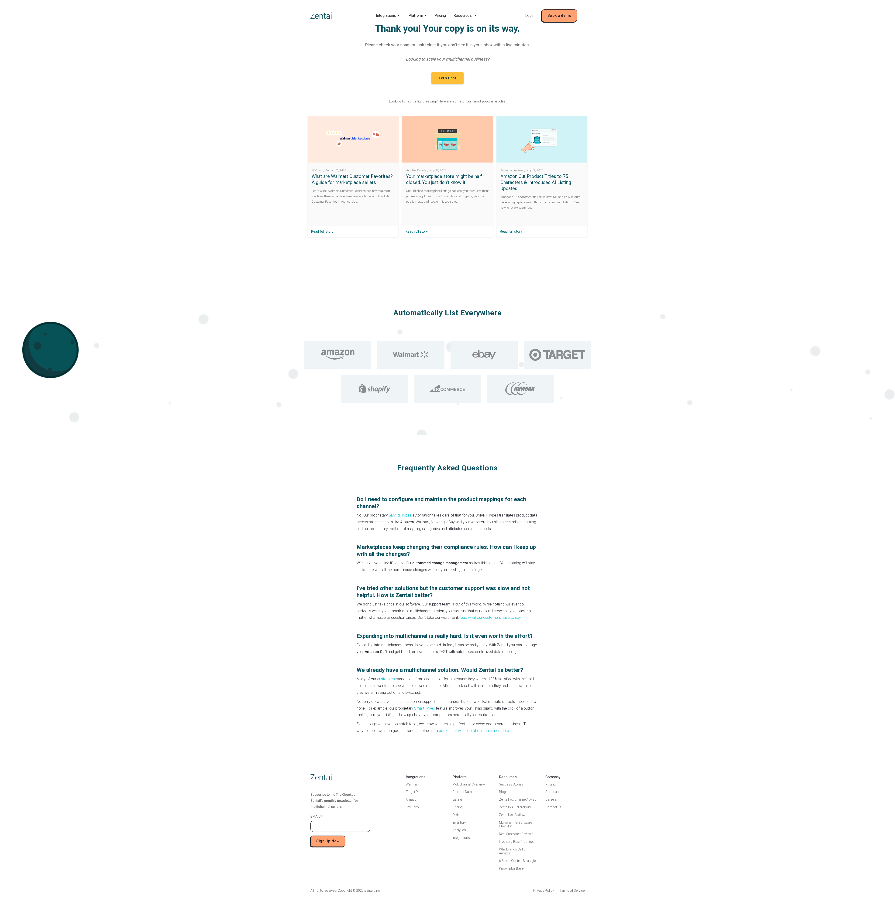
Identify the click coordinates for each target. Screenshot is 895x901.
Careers (551, 799)
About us (552, 792)
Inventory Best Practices (516, 841)
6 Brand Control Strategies (518, 861)
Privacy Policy (543, 890)
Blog (502, 792)
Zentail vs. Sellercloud (515, 807)
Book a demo (559, 15)
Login (529, 15)
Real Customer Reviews (516, 834)
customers (386, 679)
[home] (321, 15)
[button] (388, 15)
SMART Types (400, 515)
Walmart (412, 784)
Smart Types (424, 708)
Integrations (461, 838)
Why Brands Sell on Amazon (513, 851)
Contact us (553, 807)
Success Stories (511, 784)
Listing (457, 799)
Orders (457, 815)
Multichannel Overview (468, 784)
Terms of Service (572, 890)
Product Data (462, 792)
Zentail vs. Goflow (512, 815)
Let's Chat (447, 78)
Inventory (459, 822)
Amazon (412, 799)
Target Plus (414, 792)
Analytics (459, 830)
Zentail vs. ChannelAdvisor (518, 799)
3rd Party (412, 807)
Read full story (322, 231)
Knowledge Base (511, 868)
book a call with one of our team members (474, 730)
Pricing (440, 15)
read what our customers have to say (490, 617)
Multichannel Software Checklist (515, 824)
